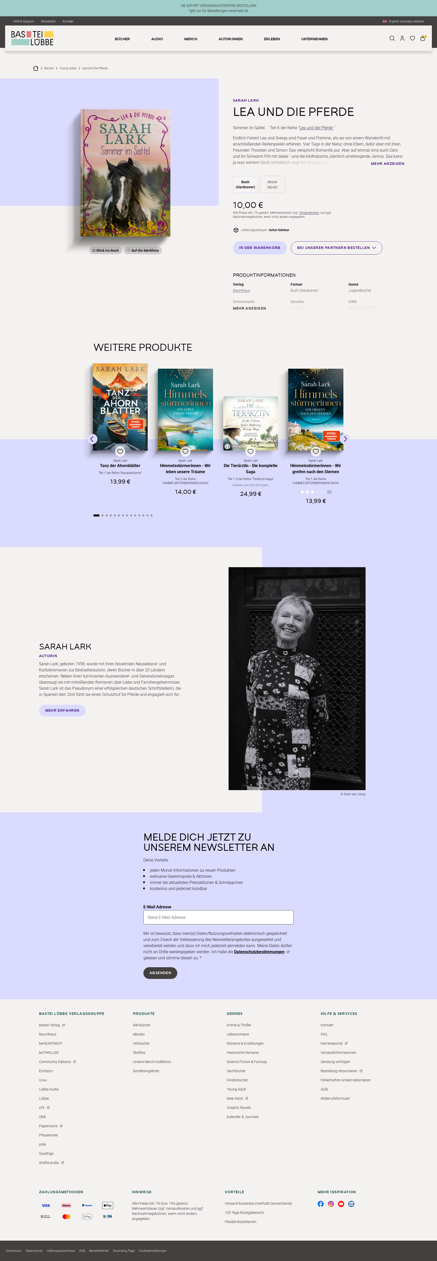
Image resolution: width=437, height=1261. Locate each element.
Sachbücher (236, 1071)
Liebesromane (238, 1034)
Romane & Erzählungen (245, 1043)
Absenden (160, 973)
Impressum (14, 1251)
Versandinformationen (338, 1053)
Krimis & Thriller (239, 1025)
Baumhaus (241, 290)
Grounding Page (124, 1251)
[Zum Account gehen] (402, 38)
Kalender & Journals (243, 1117)
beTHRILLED (49, 1053)
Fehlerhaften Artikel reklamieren (346, 1080)
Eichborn (46, 1071)
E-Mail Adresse (157, 907)
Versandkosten (309, 213)
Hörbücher (141, 1043)
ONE (42, 1117)
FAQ (324, 1034)
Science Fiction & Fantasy (247, 1062)
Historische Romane (243, 1053)
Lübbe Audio (49, 1089)
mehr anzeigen (387, 164)
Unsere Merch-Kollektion (152, 1062)
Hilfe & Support (23, 21)
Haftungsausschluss (61, 1251)
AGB (324, 1089)
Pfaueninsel (48, 1135)
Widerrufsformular (335, 1098)
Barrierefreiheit (99, 1251)
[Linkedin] (351, 1204)
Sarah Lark (246, 100)
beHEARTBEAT (50, 1043)
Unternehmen (314, 39)
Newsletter (48, 21)
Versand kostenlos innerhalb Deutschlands (258, 1203)
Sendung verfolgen (335, 1062)
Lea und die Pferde (316, 127)
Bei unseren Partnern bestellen (333, 248)
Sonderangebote (146, 1071)
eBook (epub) (272, 184)
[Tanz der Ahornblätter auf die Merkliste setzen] (120, 406)
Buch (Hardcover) (245, 184)
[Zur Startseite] (36, 68)
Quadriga (46, 1153)
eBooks (139, 1034)
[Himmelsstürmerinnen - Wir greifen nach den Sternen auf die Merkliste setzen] (315, 409)
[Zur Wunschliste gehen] (412, 38)
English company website (406, 21)
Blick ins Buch (107, 250)
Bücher (49, 68)
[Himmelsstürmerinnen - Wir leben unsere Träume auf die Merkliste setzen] (185, 409)
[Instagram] (331, 1204)
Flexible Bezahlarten (240, 1222)
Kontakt (68, 21)
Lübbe (44, 1098)
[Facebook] (321, 1204)
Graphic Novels (239, 1108)
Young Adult (68, 68)
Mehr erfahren (62, 710)
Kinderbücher (237, 1080)
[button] (120, 433)
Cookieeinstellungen (153, 1251)
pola (42, 1144)
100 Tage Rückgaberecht (244, 1213)
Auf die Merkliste (144, 251)
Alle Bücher (142, 1025)
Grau (43, 1080)
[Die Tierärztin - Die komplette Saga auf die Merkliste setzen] (250, 423)
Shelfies (139, 1053)
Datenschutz (34, 1251)
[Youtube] (341, 1204)
